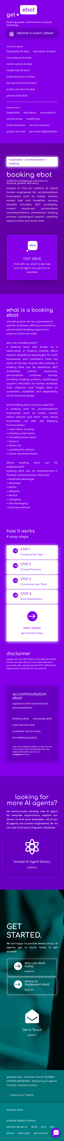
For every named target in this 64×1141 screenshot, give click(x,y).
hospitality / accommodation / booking (28, 161)
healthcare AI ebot (18, 70)
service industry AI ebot (21, 83)
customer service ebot (26, 731)
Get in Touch (32, 1030)
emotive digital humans (21, 1120)
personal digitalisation (43, 131)
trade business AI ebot (20, 77)
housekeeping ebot (24, 738)
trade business (15, 125)
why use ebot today (35, 964)
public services (15, 131)
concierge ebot (42, 719)
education (30, 112)
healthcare (33, 119)
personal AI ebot (16, 96)
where (10, 1133)
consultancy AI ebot (18, 58)
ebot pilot (24, 1133)
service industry (39, 125)
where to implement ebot (37, 983)
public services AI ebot (20, 89)
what (34, 1127)
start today (32, 628)
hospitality (13, 112)
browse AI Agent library (35, 33)
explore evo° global (22, 1095)
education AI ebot (44, 51)
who (43, 1127)
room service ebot (23, 725)
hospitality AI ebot (17, 51)
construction (14, 119)
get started (41, 1133)
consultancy (47, 112)
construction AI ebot (19, 64)
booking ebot (20, 719)
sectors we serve (16, 1127)
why (52, 1127)
